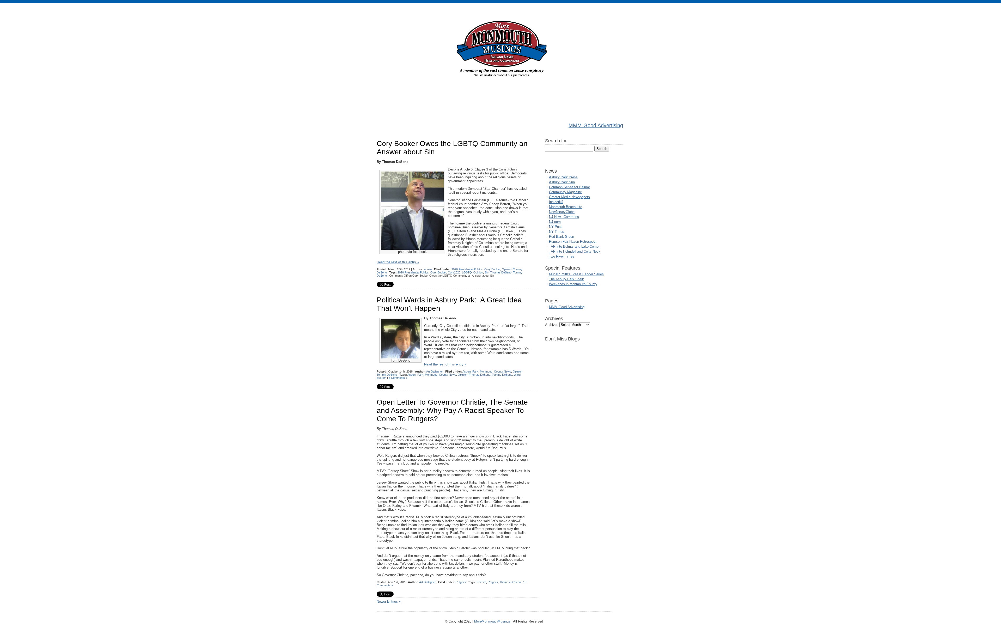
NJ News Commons (564, 217)
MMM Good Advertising (596, 125)
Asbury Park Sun (562, 182)
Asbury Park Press (563, 177)
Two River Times (561, 256)
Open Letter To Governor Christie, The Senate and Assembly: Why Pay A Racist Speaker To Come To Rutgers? (452, 410)
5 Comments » (398, 377)
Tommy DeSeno (387, 374)
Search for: (556, 140)
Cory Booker (492, 269)
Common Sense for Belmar (569, 187)
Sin (487, 272)
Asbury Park (470, 371)
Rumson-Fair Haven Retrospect (572, 241)
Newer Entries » (389, 601)
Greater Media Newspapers (569, 197)
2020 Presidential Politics (467, 269)
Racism (481, 582)
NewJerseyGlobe (562, 212)
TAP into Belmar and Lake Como (574, 246)
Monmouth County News (495, 371)
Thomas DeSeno (500, 272)
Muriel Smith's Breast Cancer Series (576, 274)
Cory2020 (454, 272)
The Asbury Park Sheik (566, 279)
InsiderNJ (556, 202)
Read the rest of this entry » (398, 262)
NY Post (555, 227)
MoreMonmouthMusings (492, 621)
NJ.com (555, 222)
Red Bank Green (561, 237)
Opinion (506, 269)
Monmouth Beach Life (565, 207)
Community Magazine (565, 192)
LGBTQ (467, 272)
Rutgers (461, 582)
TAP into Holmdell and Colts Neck (574, 251)
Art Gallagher (434, 371)
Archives (551, 325)
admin (428, 269)
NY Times (556, 232)
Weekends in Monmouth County (573, 284)
